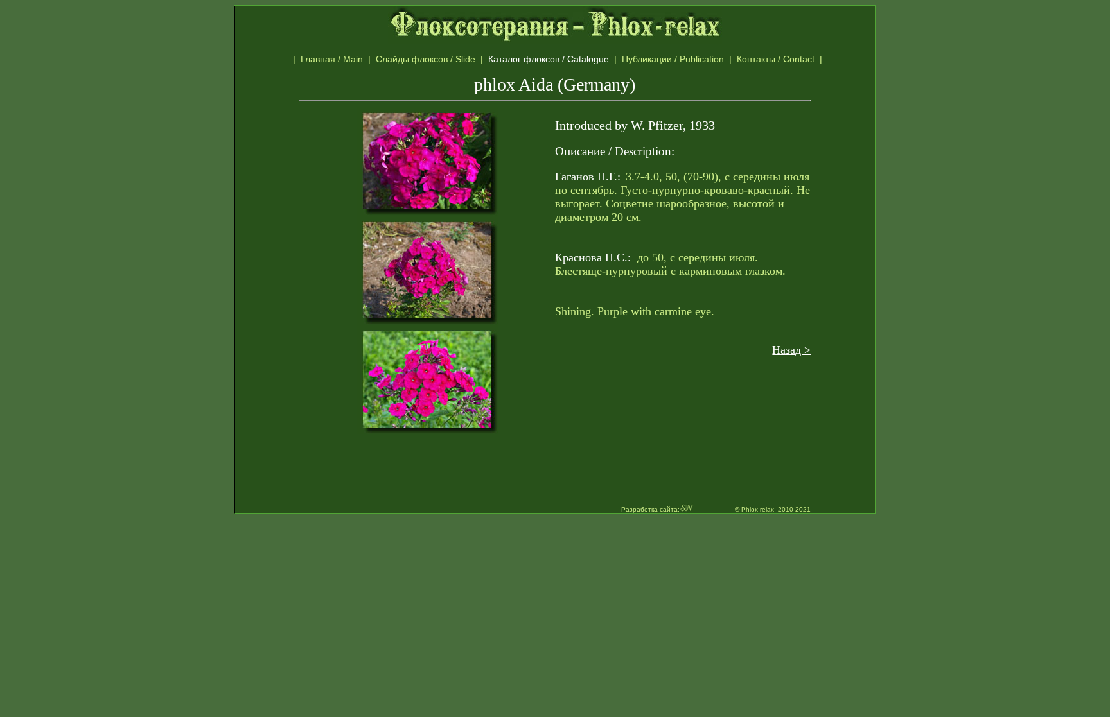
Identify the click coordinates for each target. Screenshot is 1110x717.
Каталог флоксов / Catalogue (555, 59)
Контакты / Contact (790, 59)
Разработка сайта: (650, 509)
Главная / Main (334, 59)
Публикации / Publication (675, 59)
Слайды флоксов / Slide (428, 59)
